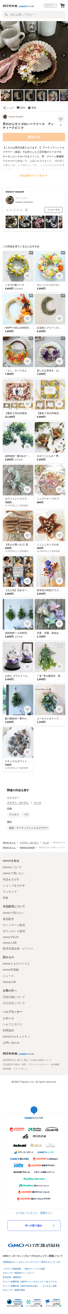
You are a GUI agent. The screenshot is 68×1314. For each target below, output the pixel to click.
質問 (22, 107)
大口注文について (14, 1003)
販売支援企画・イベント (18, 948)
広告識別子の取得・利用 (14, 1064)
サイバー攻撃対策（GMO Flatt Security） (21, 1286)
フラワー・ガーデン (18, 802)
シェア (10, 107)
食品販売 (8, 918)
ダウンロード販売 (14, 931)
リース (37, 802)
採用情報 (7, 1069)
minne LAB (10, 942)
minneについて (12, 867)
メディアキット (20, 1069)
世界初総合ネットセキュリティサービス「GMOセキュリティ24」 (32, 1262)
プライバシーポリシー (38, 1064)
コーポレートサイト (26, 1212)
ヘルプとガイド (12, 1024)
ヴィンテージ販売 (14, 925)
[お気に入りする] (60, 119)
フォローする (53, 210)
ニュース (8, 975)
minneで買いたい (13, 873)
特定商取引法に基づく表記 (15, 1060)
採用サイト (46, 1212)
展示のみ (34, 137)
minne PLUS (11, 937)
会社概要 (55, 1064)
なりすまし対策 (50, 1286)
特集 (5, 897)
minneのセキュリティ (16, 1036)
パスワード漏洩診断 (12, 1269)
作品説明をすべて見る (32, 175)
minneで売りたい (13, 912)
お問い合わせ (11, 1042)
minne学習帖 (11, 969)
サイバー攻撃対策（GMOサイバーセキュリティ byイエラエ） (30, 1281)
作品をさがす (11, 879)
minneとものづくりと (16, 963)
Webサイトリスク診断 (35, 1269)
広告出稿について (14, 997)
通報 (33, 107)
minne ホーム (9, 842)
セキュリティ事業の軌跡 (14, 1290)
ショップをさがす (14, 885)
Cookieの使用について (40, 1060)
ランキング (10, 891)
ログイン (50, 5)
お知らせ (8, 1018)
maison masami (15, 116)
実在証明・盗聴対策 (12, 1277)
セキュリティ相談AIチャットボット (19, 1273)
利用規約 (8, 1030)
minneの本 (9, 981)
